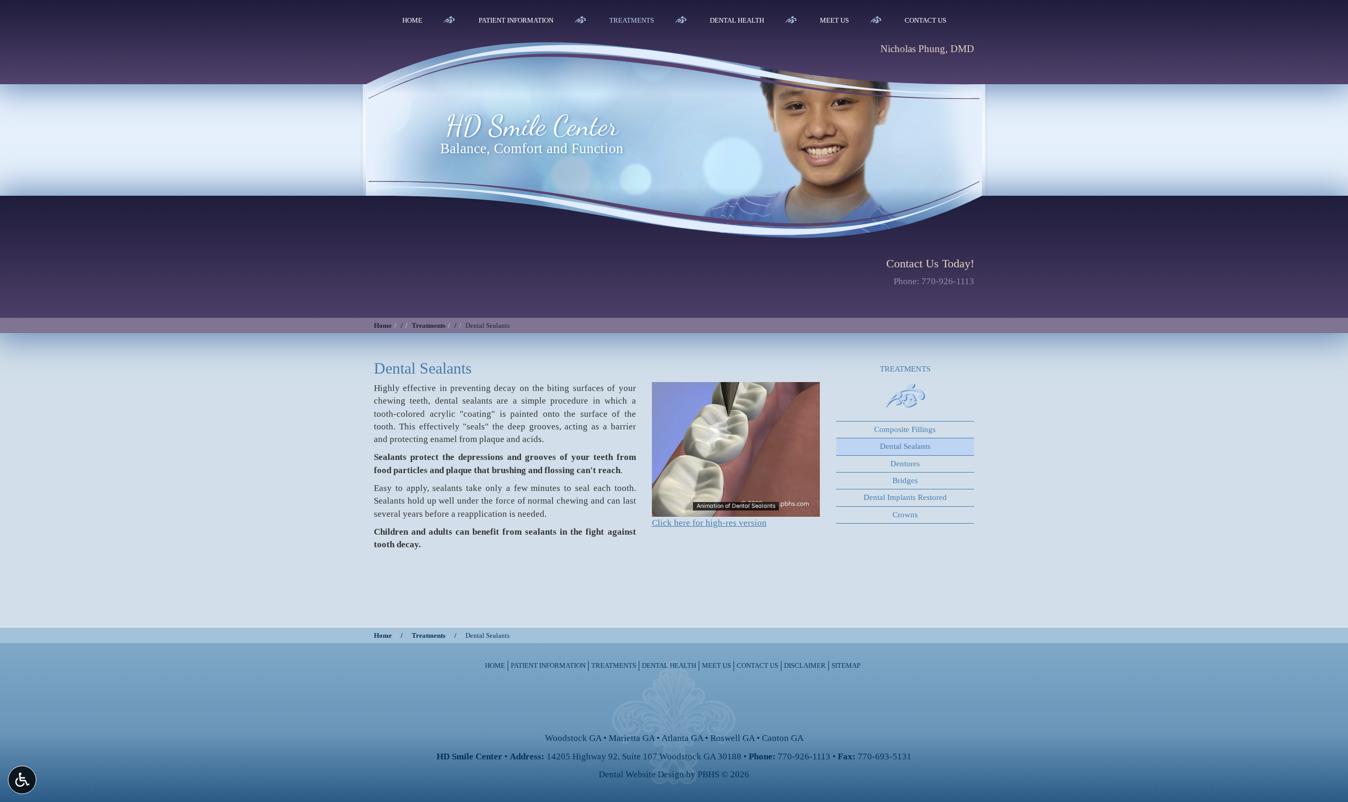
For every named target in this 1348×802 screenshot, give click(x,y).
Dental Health (737, 20)
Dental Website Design (641, 774)
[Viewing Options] (22, 780)
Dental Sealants (905, 446)
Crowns (905, 514)
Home (412, 20)
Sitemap (845, 665)
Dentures (905, 463)
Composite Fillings (905, 429)
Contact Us (925, 20)
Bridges (905, 480)
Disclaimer (805, 665)
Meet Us (834, 20)
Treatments (631, 20)
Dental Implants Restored (905, 497)
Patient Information (516, 20)
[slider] (735, 508)
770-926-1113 (947, 281)
